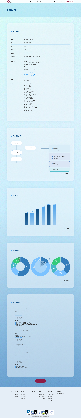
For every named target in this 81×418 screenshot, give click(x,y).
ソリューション (46, 1)
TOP (11, 391)
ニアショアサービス (24, 400)
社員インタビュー (50, 396)
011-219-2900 (28, 64)
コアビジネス (23, 391)
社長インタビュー (50, 394)
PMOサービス (23, 398)
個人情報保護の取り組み (60, 393)
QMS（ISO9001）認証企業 (28, 72)
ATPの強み (16, 396)
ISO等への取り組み (41, 394)
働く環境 (49, 398)
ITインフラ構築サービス (24, 396)
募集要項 (49, 400)
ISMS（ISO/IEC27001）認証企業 (29, 74)
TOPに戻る (40, 380)
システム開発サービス (24, 394)
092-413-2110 (28, 69)
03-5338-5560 (28, 57)
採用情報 (49, 391)
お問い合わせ (61, 1)
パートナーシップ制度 (42, 398)
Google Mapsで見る (18, 315)
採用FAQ (49, 402)
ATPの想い (16, 394)
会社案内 (40, 391)
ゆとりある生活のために (42, 396)
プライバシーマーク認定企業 (29, 75)
